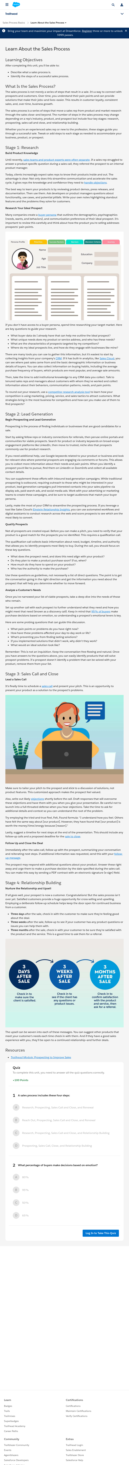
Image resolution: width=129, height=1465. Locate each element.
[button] (49, 22)
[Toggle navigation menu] (122, 14)
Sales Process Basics (14, 22)
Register (87, 31)
